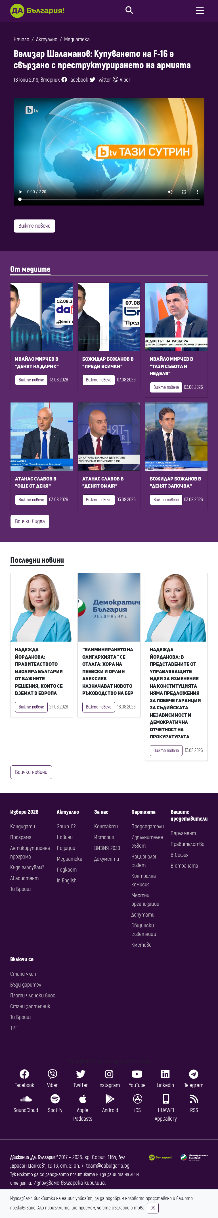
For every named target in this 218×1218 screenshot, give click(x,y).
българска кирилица (83, 1182)
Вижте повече (34, 225)
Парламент (183, 833)
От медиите (30, 269)
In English (67, 880)
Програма (21, 837)
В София (179, 854)
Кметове (141, 944)
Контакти (106, 826)
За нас (101, 812)
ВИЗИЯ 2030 (107, 848)
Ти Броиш (20, 889)
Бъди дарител (25, 984)
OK (152, 1208)
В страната (184, 865)
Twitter (103, 79)
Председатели (147, 826)
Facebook (77, 79)
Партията (143, 812)
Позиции (66, 848)
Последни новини (37, 560)
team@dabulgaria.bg (107, 1165)
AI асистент (24, 878)
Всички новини (31, 772)
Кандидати (22, 826)
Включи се (21, 959)
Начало (21, 39)
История (104, 837)
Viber (124, 79)
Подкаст (67, 869)
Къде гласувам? (27, 867)
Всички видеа (30, 521)
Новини (65, 837)
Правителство (187, 844)
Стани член (23, 973)
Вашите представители (189, 815)
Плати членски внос (32, 995)
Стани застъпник (30, 1006)
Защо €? (66, 826)
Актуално (46, 39)
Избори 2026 (24, 812)
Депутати (142, 914)
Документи (106, 858)
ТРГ (14, 1028)
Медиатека (77, 39)
